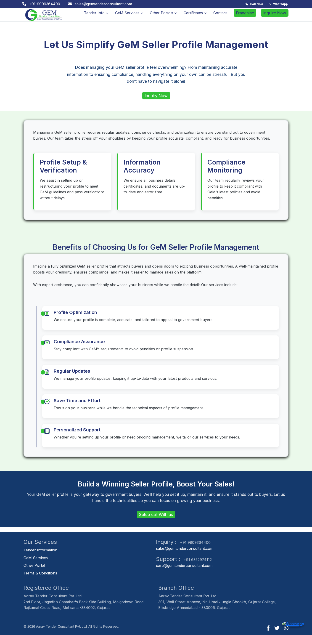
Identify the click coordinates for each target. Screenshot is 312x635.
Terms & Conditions (40, 573)
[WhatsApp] (286, 628)
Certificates (193, 13)
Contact (220, 13)
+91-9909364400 (44, 4)
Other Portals (161, 13)
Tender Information (40, 550)
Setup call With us (156, 514)
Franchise (245, 13)
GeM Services (127, 13)
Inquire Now (274, 13)
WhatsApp (280, 4)
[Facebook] (268, 628)
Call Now (256, 4)
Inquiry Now (156, 95)
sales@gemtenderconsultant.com (184, 548)
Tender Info (94, 13)
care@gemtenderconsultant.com (184, 565)
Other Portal (34, 565)
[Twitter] (276, 628)
